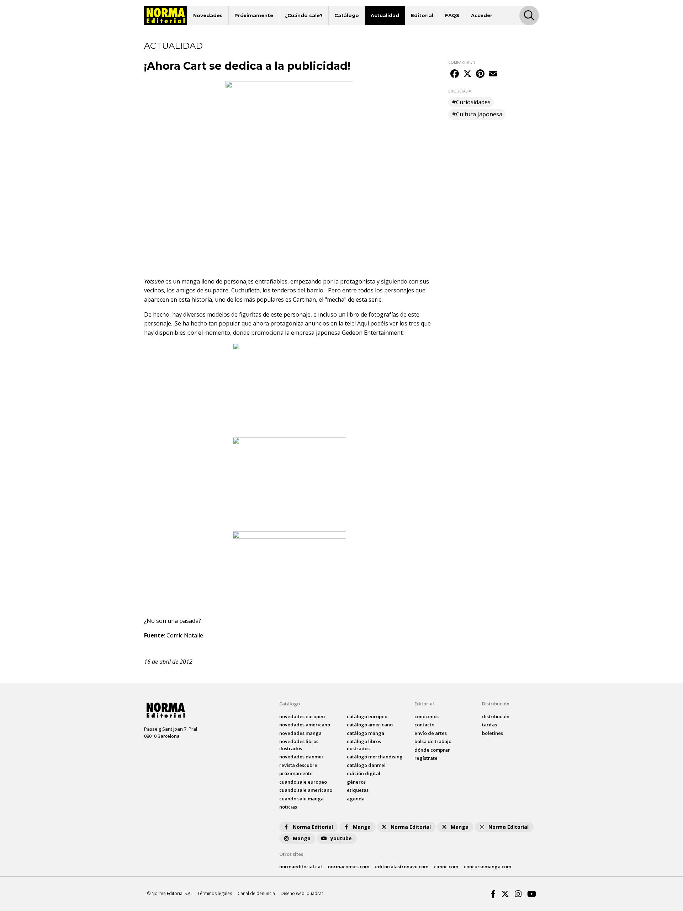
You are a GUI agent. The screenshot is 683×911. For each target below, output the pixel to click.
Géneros (356, 782)
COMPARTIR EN (461, 62)
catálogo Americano (370, 724)
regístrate (426, 758)
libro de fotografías (373, 314)
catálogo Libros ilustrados (364, 745)
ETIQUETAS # (459, 91)
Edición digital (363, 773)
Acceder (481, 15)
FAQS (452, 15)
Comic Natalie (184, 635)
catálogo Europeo (367, 716)
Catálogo (346, 15)
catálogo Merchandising (375, 756)
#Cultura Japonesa (477, 114)
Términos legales (214, 893)
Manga (362, 826)
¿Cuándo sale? (304, 15)
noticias (288, 807)
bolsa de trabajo (432, 741)
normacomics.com (348, 866)
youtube (341, 838)
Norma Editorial (313, 826)
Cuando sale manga (301, 798)
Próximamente (253, 15)
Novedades (208, 15)
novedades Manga (300, 733)
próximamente (296, 773)
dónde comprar (432, 750)
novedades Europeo (302, 716)
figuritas (251, 314)
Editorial (422, 15)
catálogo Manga (365, 733)
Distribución (495, 703)
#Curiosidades (471, 102)
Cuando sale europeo (303, 782)
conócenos (426, 716)
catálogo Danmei (366, 765)
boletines (492, 733)
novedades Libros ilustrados (298, 745)
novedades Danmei (301, 756)
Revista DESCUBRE (298, 765)
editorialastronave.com (401, 866)
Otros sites (291, 854)
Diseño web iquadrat (302, 893)
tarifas (489, 724)
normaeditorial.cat (300, 866)
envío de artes (430, 733)
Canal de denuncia (256, 893)
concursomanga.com (487, 866)
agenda (356, 798)
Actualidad (385, 15)
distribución (495, 716)
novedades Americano (304, 724)
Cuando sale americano (305, 790)
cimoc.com (446, 866)
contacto (424, 724)
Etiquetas (358, 790)
